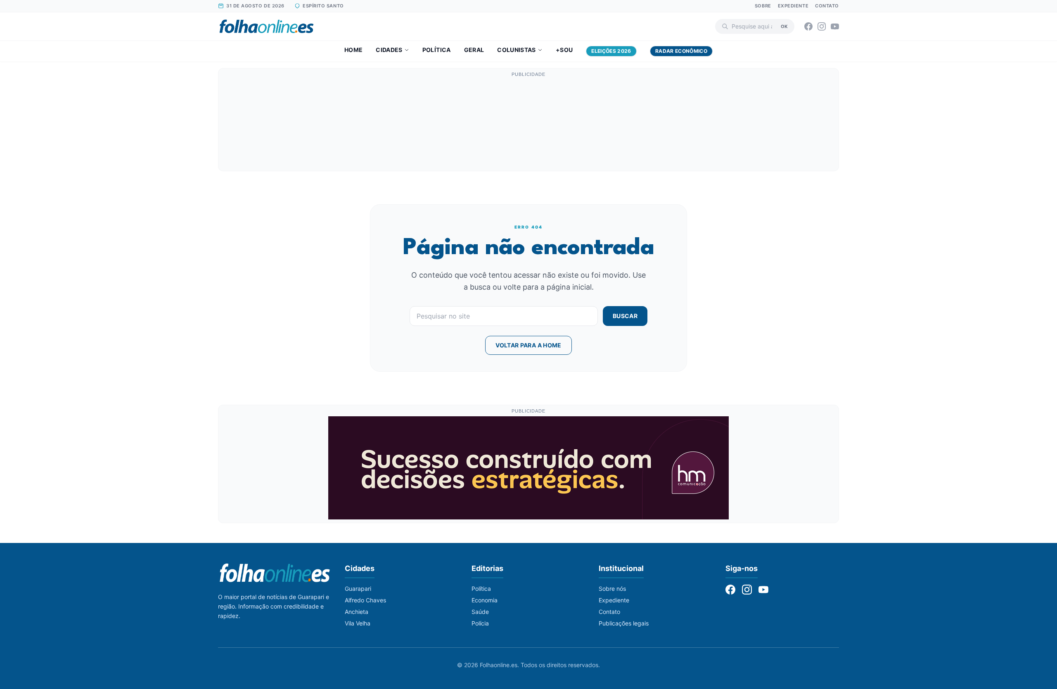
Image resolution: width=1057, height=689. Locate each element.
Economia (485, 600)
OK (784, 26)
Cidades (389, 49)
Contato (827, 6)
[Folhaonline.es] (266, 26)
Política (436, 49)
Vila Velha (357, 623)
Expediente (793, 6)
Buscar (625, 315)
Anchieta (356, 611)
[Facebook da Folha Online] (808, 26)
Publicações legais (624, 623)
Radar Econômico (681, 51)
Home (353, 49)
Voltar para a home (528, 345)
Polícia (480, 623)
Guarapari (358, 588)
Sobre (763, 6)
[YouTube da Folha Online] (835, 26)
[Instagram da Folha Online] (822, 26)
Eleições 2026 (611, 51)
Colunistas (516, 49)
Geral (474, 49)
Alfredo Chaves (365, 600)
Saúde (480, 611)
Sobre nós (612, 588)
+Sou (564, 49)
